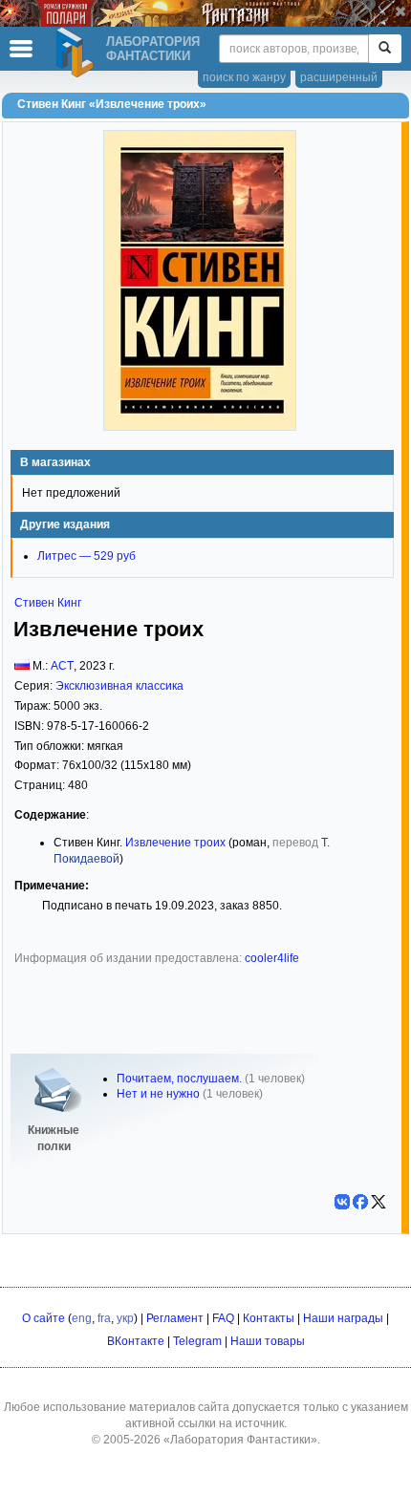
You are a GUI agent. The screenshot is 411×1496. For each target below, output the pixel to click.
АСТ (62, 666)
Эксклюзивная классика (119, 686)
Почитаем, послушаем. (179, 1078)
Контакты (268, 1318)
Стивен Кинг (47, 602)
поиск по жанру (244, 77)
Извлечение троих (175, 842)
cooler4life (272, 958)
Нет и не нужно (158, 1094)
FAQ (223, 1318)
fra (104, 1318)
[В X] (378, 1201)
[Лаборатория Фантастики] (77, 52)
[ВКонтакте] (342, 1201)
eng (82, 1318)
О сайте (43, 1318)
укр (125, 1318)
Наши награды (343, 1318)
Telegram (197, 1341)
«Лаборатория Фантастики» (240, 1439)
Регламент (175, 1318)
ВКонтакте (135, 1341)
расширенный (339, 77)
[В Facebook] (360, 1201)
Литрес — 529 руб (86, 556)
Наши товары (267, 1341)
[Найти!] (384, 48)
